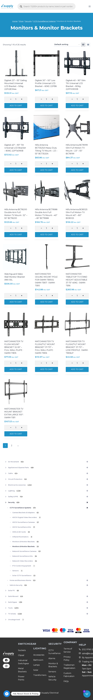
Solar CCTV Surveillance (23, 575)
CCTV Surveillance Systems (23, 508)
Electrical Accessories (20, 485)
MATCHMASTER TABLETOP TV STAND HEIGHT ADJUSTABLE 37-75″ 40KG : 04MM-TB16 (76, 280)
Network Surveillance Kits (24, 556)
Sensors (17, 571)
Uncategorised (15, 619)
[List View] (88, 44)
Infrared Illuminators (22, 537)
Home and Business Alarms (22, 580)
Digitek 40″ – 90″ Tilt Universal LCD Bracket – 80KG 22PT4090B (15, 148)
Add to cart (16, 105)
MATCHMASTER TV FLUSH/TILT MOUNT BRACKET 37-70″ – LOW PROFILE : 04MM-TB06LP (77, 347)
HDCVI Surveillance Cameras (25, 522)
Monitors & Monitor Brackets (25, 542)
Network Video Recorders (24, 561)
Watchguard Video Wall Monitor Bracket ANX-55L (14, 277)
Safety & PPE (15, 496)
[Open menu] (89, 6)
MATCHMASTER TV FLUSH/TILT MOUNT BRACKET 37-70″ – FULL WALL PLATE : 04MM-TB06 (45, 347)
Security (13, 502)
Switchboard (15, 596)
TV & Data (15, 614)
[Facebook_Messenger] (7, 693)
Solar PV (13, 590)
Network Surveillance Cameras (26, 551)
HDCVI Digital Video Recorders (26, 517)
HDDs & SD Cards (21, 532)
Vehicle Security (18, 585)
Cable (12, 473)
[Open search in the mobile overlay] (46, 6)
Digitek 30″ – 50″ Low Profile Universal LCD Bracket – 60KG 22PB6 (46, 83)
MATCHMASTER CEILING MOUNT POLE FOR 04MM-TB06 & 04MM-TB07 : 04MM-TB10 (46, 280)
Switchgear (15, 602)
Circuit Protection (17, 479)
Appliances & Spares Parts (21, 467)
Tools (13, 608)
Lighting (14, 491)
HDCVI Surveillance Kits (23, 527)
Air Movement (16, 462)
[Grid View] (83, 44)
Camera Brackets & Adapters (25, 512)
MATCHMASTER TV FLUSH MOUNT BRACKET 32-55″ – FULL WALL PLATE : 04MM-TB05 (13, 347)
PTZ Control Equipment (23, 566)
